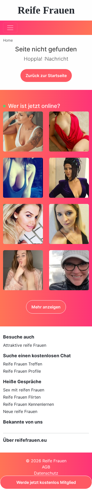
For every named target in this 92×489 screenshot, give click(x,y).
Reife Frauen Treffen (22, 363)
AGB (46, 466)
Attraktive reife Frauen (24, 345)
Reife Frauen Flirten (22, 397)
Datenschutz (46, 473)
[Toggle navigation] (10, 28)
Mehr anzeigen (46, 306)
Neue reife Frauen (20, 411)
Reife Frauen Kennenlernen (28, 404)
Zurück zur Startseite (46, 75)
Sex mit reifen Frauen (23, 389)
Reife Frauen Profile (22, 371)
